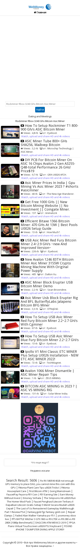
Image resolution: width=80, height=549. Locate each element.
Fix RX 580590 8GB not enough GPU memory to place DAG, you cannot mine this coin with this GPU (40, 484)
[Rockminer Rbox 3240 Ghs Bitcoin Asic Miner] (40, 5)
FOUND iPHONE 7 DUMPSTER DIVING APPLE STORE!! (44, 527)
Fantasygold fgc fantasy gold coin (46, 512)
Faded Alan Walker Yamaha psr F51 (35, 515)
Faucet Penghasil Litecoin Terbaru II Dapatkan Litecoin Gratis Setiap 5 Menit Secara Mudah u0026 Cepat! (40, 505)
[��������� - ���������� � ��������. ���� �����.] (40, 426)
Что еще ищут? (40, 462)
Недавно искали (40, 470)
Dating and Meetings (40, 116)
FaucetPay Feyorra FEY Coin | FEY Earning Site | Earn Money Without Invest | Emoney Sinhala (38, 496)
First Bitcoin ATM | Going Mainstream (50, 491)
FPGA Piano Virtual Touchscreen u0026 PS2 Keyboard (41, 524)
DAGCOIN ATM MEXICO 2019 (50, 522)
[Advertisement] (40, 58)
